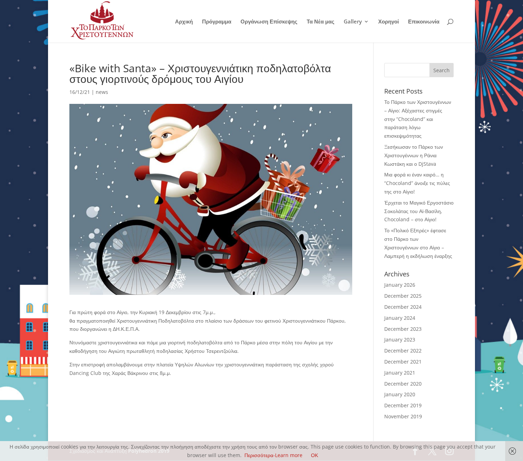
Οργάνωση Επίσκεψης (269, 22)
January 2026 (399, 284)
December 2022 (403, 350)
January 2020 (399, 394)
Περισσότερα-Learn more (273, 455)
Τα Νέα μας (320, 22)
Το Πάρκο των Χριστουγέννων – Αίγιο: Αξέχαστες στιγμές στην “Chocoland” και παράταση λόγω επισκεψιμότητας (417, 119)
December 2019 (403, 405)
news (102, 92)
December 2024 (403, 306)
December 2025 (403, 295)
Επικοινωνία (423, 22)
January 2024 (399, 317)
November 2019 (403, 416)
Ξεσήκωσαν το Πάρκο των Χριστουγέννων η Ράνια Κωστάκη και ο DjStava (413, 155)
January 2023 (399, 339)
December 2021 (403, 361)
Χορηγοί (388, 22)
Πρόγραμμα (216, 22)
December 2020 (403, 383)
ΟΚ (314, 455)
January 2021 (399, 372)
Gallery (353, 22)
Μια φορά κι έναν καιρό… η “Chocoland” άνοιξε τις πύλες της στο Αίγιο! (417, 183)
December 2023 (403, 328)
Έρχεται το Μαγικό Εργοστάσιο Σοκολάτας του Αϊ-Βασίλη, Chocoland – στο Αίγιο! (419, 211)
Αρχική (184, 22)
